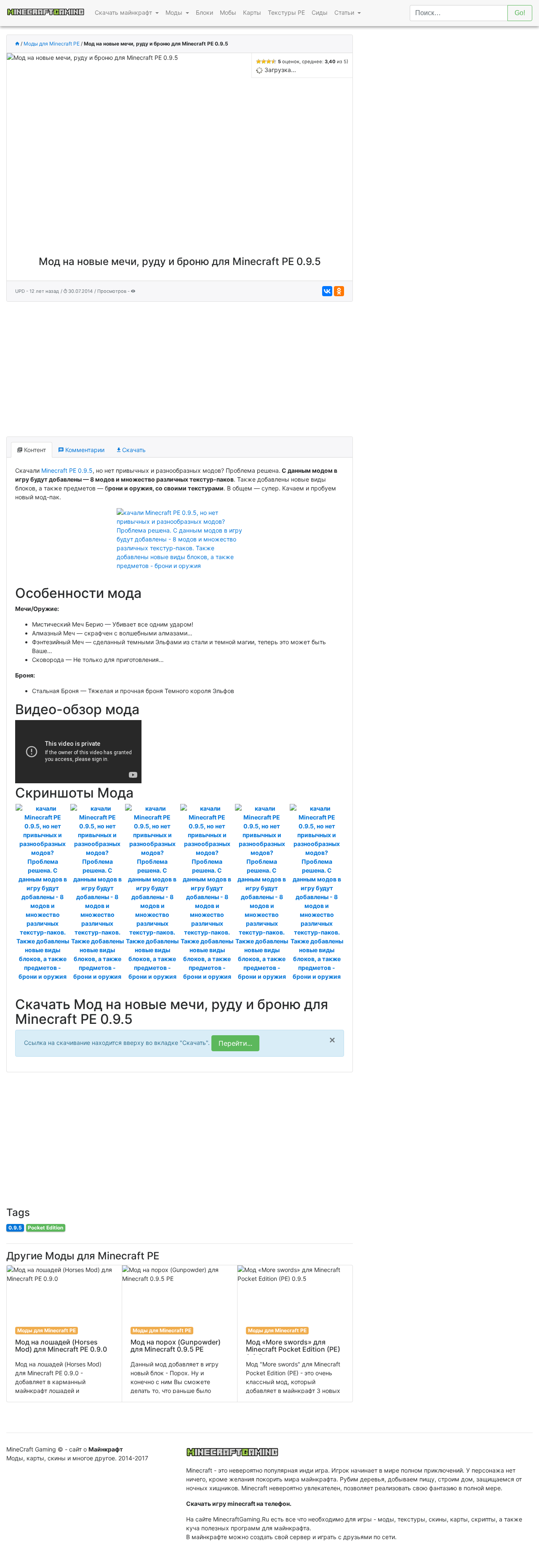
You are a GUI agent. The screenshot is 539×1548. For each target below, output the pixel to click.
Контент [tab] (34, 449)
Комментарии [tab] (84, 449)
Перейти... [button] (235, 1043)
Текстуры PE (286, 12)
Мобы (228, 12)
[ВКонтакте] (327, 291)
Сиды (320, 12)
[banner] (232, 1449)
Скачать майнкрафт (124, 12)
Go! (520, 12)
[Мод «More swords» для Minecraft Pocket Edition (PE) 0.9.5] (294, 1333)
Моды (174, 12)
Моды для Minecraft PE (52, 43)
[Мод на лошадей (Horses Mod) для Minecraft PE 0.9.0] (64, 1333)
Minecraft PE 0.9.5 (67, 470)
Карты (252, 12)
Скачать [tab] (133, 449)
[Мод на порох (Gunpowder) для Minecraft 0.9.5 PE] (179, 1333)
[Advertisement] (179, 367)
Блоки (204, 12)
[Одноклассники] (339, 291)
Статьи (345, 12)
